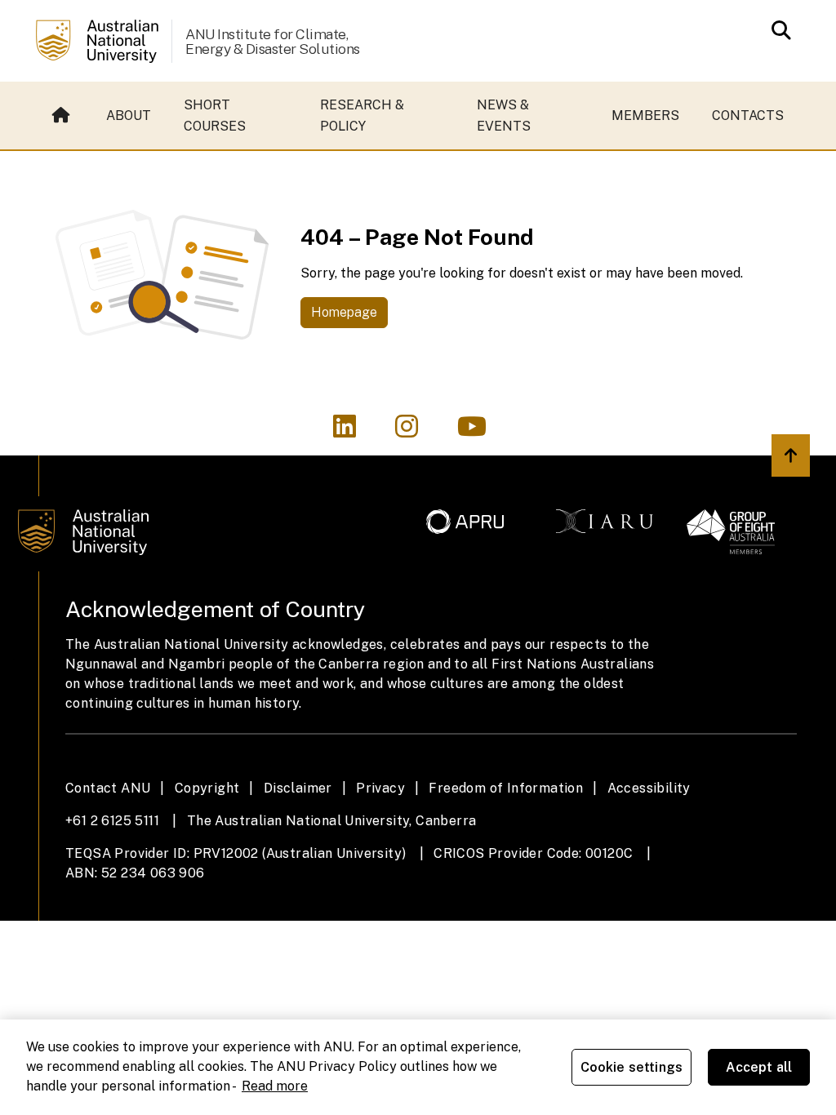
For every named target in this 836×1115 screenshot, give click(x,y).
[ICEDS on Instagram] (416, 431)
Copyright (207, 788)
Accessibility (649, 788)
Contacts (748, 115)
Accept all (759, 1067)
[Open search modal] (777, 30)
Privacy (380, 788)
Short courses (215, 115)
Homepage (344, 312)
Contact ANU (107, 788)
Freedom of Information (506, 788)
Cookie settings (631, 1067)
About (128, 115)
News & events (504, 115)
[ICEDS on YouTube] (480, 431)
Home (63, 115)
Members (645, 115)
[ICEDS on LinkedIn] (354, 431)
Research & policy (362, 115)
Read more (275, 1086)
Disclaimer (298, 788)
